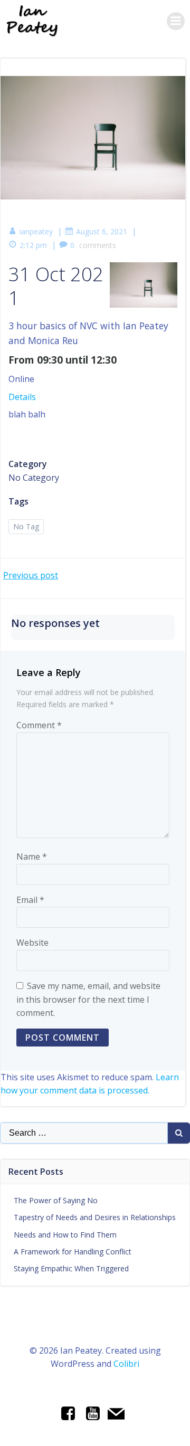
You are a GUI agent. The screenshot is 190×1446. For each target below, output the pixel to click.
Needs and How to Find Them (65, 1235)
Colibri (126, 1363)
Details (22, 397)
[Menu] (176, 21)
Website (32, 942)
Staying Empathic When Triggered (71, 1268)
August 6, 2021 (101, 231)
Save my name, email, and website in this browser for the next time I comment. (88, 999)
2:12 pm (33, 245)
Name (31, 856)
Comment (39, 725)
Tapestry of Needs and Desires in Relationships (95, 1217)
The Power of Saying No (56, 1200)
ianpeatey (36, 231)
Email (30, 900)
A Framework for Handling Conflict (72, 1252)
